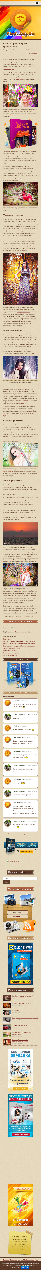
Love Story (24, 401)
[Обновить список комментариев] (15, 696)
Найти (7, 882)
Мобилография (29, 1260)
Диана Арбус (7, 639)
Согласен (25, 1267)
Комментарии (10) (32, 53)
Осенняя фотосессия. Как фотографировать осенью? (20, 1041)
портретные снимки (23, 312)
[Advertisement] (20, 1160)
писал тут (23, 403)
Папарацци (15, 1011)
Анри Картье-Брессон (10, 655)
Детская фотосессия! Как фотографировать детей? (19, 644)
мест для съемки (8, 471)
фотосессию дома (8, 69)
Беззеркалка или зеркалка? (11, 653)
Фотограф (13, 1260)
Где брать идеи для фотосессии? (22, 996)
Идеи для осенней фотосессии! (22, 1003)
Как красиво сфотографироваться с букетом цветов (19, 641)
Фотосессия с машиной (19, 1025)
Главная (6, 1260)
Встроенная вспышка (10, 651)
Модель (20, 1260)
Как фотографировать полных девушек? (25, 1018)
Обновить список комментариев (17, 834)
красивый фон (20, 79)
